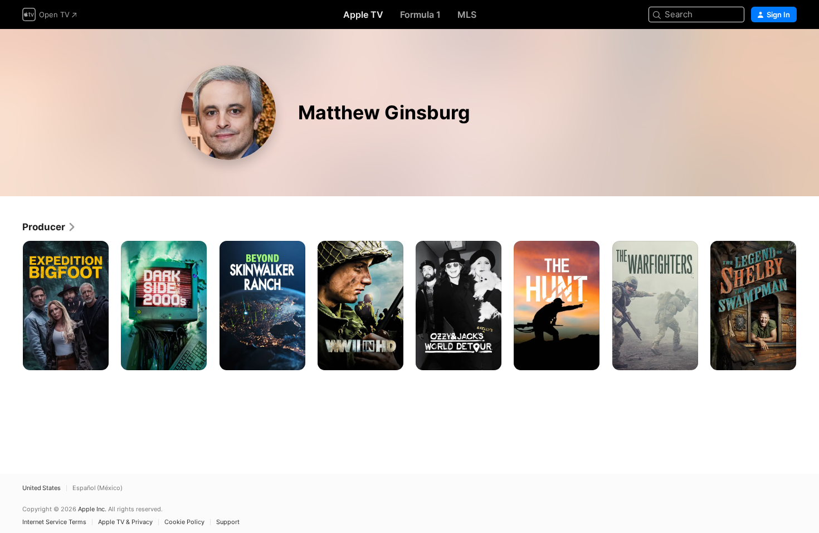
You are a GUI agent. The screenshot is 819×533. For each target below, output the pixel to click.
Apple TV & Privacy (125, 522)
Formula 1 (420, 14)
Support (228, 522)
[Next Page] (808, 305)
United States (41, 488)
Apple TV (363, 14)
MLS (466, 14)
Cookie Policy (184, 522)
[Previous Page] (11, 305)
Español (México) (97, 488)
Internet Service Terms (54, 522)
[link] (49, 227)
